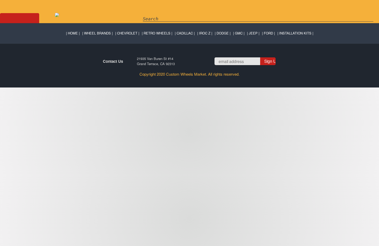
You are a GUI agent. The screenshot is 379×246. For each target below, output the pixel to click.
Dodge (223, 33)
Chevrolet (127, 33)
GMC (239, 33)
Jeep (253, 33)
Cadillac (185, 33)
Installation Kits (295, 33)
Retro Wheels (157, 33)
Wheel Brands (97, 33)
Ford (268, 33)
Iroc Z (204, 33)
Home (73, 33)
